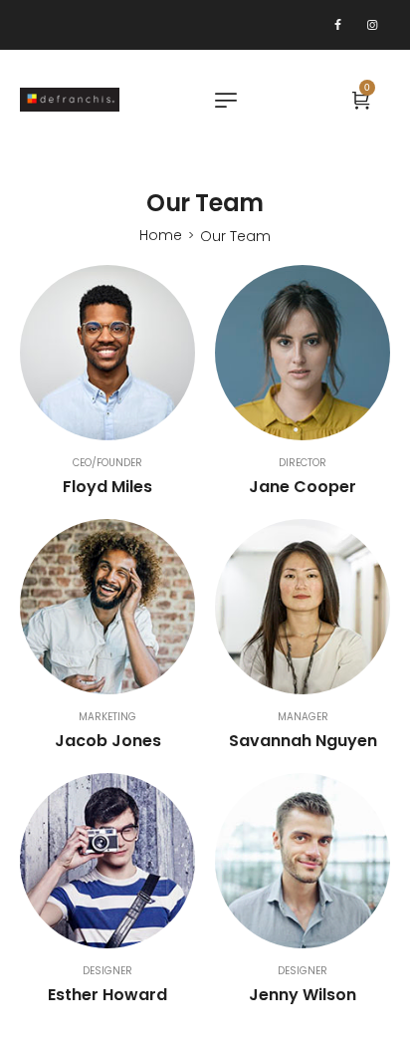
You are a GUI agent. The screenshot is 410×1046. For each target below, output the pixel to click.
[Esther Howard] (107, 860)
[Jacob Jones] (107, 606)
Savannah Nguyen (303, 740)
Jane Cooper (302, 486)
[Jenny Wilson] (302, 860)
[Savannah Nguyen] (302, 606)
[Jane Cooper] (302, 352)
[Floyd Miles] (107, 352)
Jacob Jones (108, 740)
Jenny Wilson (302, 994)
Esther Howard (107, 994)
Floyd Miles (107, 486)
